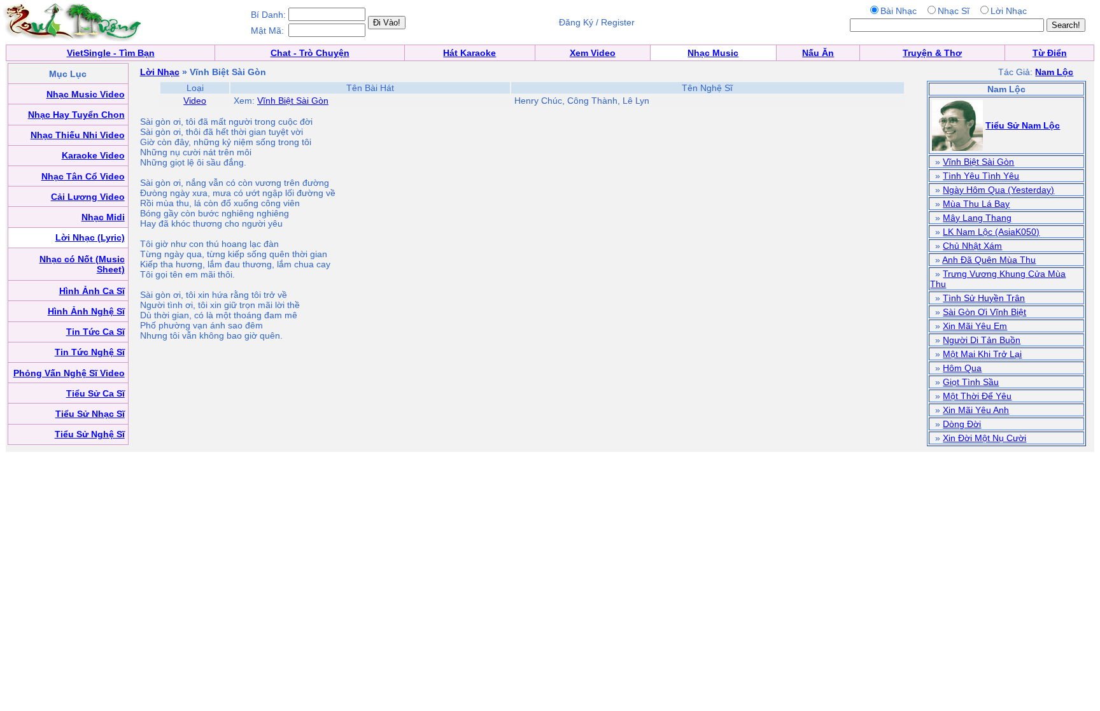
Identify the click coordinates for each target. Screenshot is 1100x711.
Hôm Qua (962, 368)
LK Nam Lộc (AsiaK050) (991, 232)
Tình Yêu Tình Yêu (981, 176)
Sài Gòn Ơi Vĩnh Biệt (984, 312)
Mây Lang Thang (977, 218)
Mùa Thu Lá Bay (976, 204)
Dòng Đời (962, 424)
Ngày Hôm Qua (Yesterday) (998, 190)
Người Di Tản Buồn (981, 340)
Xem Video (593, 53)
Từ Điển (1050, 53)
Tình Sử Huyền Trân (984, 298)
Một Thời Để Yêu (977, 396)
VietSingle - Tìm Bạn (111, 53)
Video (194, 100)
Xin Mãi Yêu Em (975, 326)
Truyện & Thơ (932, 53)
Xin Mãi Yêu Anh (976, 410)
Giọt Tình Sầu (971, 382)
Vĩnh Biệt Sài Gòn (292, 100)
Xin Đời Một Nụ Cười (984, 438)
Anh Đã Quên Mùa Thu (989, 260)
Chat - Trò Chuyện (310, 53)
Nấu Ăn (818, 53)
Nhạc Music (713, 53)
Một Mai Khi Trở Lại (982, 354)
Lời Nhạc (160, 72)
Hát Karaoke (469, 53)
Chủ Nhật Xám (972, 246)
